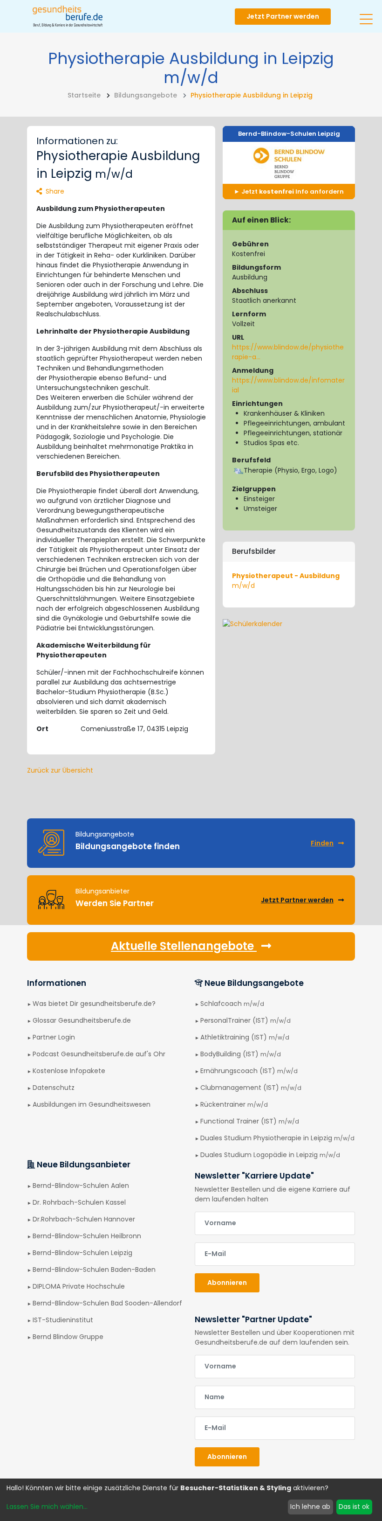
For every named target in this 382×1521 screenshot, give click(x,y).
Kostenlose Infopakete (69, 1070)
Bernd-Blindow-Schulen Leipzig (289, 133)
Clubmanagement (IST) (250, 1087)
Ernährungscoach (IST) (249, 1070)
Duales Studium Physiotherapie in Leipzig (277, 1138)
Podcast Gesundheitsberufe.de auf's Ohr (99, 1054)
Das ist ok (354, 1506)
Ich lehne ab (310, 1506)
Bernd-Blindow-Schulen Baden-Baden (94, 1269)
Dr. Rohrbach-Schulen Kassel (79, 1202)
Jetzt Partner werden (282, 16)
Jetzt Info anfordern (292, 191)
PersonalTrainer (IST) (245, 1020)
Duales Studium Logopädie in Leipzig (270, 1154)
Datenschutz (54, 1087)
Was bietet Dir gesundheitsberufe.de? (94, 1003)
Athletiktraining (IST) (244, 1037)
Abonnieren (227, 1282)
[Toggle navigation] (366, 15)
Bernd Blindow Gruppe (68, 1336)
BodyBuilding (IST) (240, 1054)
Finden (322, 843)
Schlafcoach (232, 1003)
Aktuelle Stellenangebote (184, 946)
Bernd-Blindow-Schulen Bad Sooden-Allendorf (107, 1303)
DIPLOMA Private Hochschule (79, 1286)
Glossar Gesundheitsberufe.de (82, 1020)
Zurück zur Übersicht (60, 770)
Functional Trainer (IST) (249, 1121)
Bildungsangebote (145, 95)
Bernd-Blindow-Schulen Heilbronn (87, 1236)
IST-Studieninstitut (63, 1320)
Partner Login (54, 1037)
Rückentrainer (234, 1104)
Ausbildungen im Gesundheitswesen (91, 1104)
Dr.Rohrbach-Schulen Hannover (84, 1219)
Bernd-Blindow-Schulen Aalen (81, 1185)
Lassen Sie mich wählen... (47, 1506)
